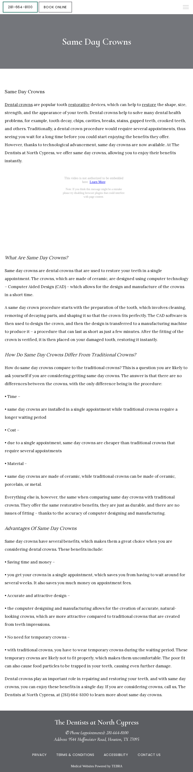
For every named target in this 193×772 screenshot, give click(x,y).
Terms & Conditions (75, 754)
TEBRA (117, 766)
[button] (186, 7)
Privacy (39, 754)
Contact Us (149, 754)
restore (149, 104)
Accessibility (116, 754)
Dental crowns (19, 104)
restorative (79, 104)
